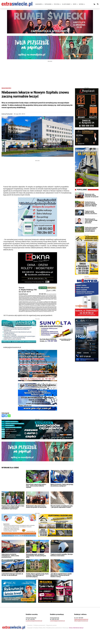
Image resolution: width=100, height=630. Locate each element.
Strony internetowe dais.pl (76, 628)
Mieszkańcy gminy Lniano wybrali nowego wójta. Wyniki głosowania (91, 220)
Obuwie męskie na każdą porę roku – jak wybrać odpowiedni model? (62, 506)
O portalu (29, 625)
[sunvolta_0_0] (55, 331)
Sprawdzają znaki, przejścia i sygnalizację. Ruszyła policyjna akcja (36, 555)
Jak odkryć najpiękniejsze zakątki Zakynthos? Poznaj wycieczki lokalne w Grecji (61, 575)
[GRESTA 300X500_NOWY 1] (86, 255)
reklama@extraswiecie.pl (81, 621)
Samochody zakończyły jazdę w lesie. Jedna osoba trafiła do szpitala (36, 486)
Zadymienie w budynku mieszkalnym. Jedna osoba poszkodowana (10, 555)
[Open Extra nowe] (52, 4)
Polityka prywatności (39, 625)
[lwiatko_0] (19, 525)
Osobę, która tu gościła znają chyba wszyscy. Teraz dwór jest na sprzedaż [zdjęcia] (37, 575)
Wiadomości (6, 88)
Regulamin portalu (51, 625)
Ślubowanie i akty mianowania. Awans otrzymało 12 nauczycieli (36, 506)
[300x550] (86, 340)
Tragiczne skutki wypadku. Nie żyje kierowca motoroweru (62, 554)
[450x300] (55, 591)
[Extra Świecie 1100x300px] (50, 47)
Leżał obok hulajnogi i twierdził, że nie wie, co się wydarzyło (12, 574)
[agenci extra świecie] (86, 137)
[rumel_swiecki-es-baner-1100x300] (50, 21)
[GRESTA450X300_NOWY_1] (55, 525)
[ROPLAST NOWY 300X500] (86, 107)
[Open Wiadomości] (43, 4)
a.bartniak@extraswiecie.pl (57, 621)
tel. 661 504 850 (30, 619)
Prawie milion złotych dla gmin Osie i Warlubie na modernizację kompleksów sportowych (13, 507)
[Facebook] (3, 415)
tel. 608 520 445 (54, 619)
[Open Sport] (77, 4)
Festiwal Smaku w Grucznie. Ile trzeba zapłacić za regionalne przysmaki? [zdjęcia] (91, 203)
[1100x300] (37, 429)
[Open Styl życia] (60, 4)
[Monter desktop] (86, 296)
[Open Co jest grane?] (71, 4)
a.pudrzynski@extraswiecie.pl (34, 621)
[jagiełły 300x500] (86, 167)
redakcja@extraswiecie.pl (81, 619)
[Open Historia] (84, 4)
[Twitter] (6, 415)
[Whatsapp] (9, 415)
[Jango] (19, 331)
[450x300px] (19, 591)
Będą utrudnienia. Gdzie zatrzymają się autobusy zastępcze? (62, 485)
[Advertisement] (50, 73)
